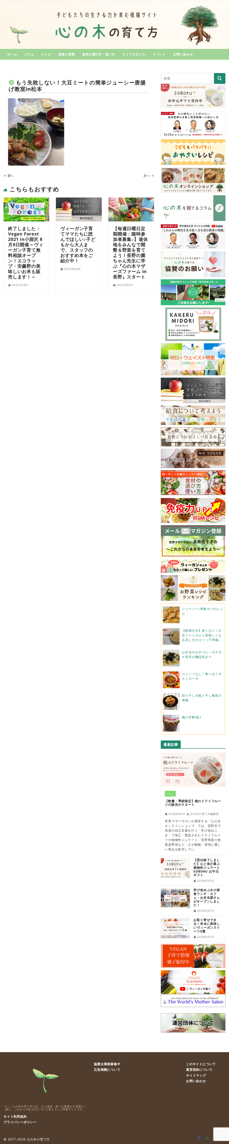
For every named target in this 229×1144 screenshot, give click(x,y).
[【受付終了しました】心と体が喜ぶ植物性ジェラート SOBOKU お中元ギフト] (175, 871)
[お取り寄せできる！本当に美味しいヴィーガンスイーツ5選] (175, 930)
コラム (29, 54)
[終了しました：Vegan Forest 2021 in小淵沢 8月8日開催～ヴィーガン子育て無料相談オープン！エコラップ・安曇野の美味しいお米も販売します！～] (26, 200)
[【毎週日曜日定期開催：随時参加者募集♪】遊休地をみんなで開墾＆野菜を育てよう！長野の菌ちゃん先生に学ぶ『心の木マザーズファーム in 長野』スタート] (131, 200)
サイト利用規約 (15, 1116)
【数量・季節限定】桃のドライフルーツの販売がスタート (193, 803)
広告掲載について (107, 1069)
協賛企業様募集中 (107, 1064)
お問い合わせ (183, 54)
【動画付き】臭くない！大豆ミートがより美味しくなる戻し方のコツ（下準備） (202, 635)
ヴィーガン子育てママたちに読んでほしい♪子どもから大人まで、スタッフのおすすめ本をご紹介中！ (77, 244)
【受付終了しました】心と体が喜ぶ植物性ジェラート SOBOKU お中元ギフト (206, 867)
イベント (159, 54)
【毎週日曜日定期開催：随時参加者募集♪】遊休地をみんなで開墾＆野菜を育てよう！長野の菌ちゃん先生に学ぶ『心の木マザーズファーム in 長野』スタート (130, 252)
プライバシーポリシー (20, 1122)
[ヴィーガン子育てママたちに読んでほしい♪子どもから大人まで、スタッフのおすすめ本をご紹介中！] (79, 200)
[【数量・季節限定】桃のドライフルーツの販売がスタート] (193, 770)
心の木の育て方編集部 (204, 814)
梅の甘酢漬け (192, 717)
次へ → (149, 175)
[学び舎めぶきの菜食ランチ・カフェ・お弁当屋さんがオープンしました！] (175, 901)
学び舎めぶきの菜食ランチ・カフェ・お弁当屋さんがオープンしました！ (206, 897)
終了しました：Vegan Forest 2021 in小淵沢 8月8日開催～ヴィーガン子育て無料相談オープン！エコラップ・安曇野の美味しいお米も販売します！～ (25, 252)
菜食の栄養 (66, 54)
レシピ (46, 54)
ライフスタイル (134, 54)
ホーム (12, 54)
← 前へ (9, 175)
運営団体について (199, 1069)
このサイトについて (201, 1064)
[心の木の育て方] (114, 2)
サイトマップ (196, 1075)
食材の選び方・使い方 (98, 54)
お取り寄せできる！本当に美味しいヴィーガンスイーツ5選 (206, 925)
